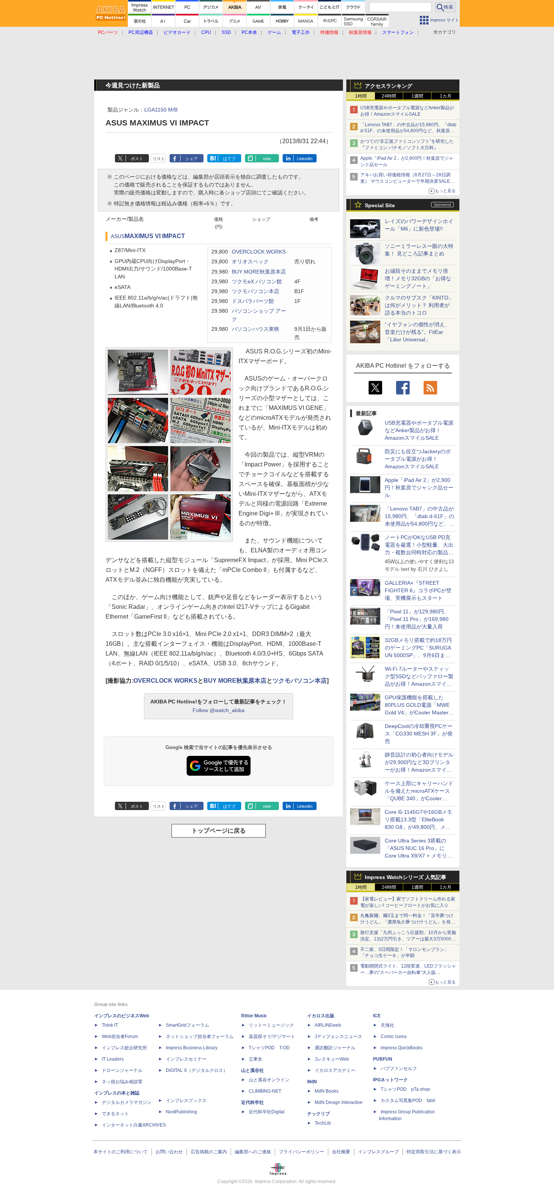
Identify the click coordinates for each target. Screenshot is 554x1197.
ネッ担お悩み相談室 (122, 1081)
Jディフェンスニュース (338, 1036)
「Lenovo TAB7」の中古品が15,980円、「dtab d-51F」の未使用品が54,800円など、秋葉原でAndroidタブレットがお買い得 (408, 131)
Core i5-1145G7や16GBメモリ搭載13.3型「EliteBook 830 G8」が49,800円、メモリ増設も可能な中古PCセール (418, 827)
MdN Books (326, 1091)
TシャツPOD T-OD (269, 1047)
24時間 (389, 96)
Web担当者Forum (120, 1036)
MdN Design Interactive (339, 1102)
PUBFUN (382, 1059)
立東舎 (255, 1059)
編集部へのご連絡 (253, 1151)
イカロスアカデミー (335, 1070)
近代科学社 (252, 1102)
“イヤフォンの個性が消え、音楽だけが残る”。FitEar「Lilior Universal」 (417, 331)
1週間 (417, 96)
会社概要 (341, 1151)
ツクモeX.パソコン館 (257, 281)
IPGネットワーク (390, 1079)
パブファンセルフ (399, 1068)
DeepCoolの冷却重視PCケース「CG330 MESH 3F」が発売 (419, 733)
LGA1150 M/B (161, 110)
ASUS (118, 236)
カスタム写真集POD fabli (408, 1100)
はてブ (229, 158)
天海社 (387, 1025)
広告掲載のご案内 (209, 1151)
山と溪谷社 (252, 1070)
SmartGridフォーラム (187, 1025)
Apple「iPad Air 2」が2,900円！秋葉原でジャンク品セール (419, 487)
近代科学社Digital (267, 1111)
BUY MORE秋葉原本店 (259, 272)
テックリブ (318, 1113)
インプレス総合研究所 (124, 1047)
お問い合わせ (169, 1151)
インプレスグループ (378, 1151)
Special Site (380, 205)
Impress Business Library (191, 1047)
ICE (377, 1015)
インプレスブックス (186, 1100)
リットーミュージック (271, 1025)
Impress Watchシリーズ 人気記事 (405, 877)
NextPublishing (181, 1111)
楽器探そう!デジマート (272, 1036)
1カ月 (445, 96)
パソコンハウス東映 (255, 329)
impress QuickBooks (401, 1047)
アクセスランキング (388, 86)
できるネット (115, 1113)
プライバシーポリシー (301, 1151)
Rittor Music (254, 1015)
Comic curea (394, 1036)
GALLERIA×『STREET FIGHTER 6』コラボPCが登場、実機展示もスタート (418, 590)
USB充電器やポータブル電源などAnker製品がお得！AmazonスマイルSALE (419, 430)
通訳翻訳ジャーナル (335, 1047)
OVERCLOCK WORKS (259, 252)
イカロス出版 (320, 1015)
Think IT (110, 1025)
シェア (191, 158)
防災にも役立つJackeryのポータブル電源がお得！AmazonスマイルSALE (418, 458)
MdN (312, 1081)
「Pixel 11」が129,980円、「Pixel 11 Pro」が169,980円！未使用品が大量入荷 (417, 619)
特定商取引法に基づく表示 (434, 1151)
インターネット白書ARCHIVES (134, 1125)
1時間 (361, 96)
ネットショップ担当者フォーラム (200, 1036)
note (267, 158)
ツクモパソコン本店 (255, 291)
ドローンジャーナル (122, 1070)
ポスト (137, 158)
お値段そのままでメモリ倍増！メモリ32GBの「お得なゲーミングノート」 (418, 278)
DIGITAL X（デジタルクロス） (197, 1070)
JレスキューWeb (332, 1059)
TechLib (323, 1123)
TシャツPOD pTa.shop (405, 1089)
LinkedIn (304, 158)
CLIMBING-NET (265, 1091)
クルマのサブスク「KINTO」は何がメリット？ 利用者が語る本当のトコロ (419, 305)
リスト (159, 158)
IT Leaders (113, 1059)
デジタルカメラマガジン (127, 1102)
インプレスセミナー (186, 1059)
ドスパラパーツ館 (253, 301)
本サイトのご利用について (120, 1151)
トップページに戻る (218, 830)
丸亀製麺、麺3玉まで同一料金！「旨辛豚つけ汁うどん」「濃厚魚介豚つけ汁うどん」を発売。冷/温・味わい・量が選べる (406, 922)
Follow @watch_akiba (219, 710)
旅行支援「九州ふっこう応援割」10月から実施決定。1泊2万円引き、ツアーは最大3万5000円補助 (408, 939)
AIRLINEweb (328, 1025)
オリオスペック (250, 261)
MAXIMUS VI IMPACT (155, 236)
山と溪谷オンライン (269, 1079)
